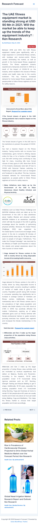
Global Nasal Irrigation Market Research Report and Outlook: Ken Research (17, 499)
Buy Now (32, 46)
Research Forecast (13, 3)
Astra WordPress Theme (19, 522)
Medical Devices (17, 505)
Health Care (8, 459)
